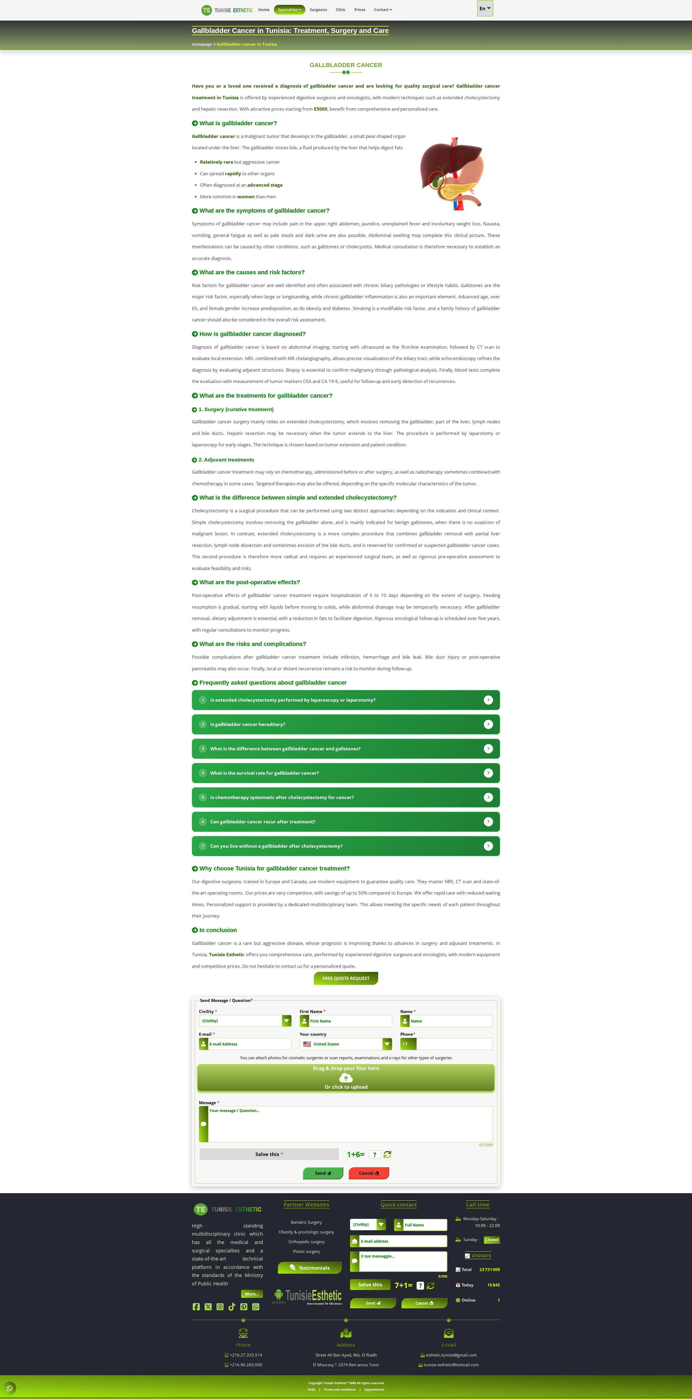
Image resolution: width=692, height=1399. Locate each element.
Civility (208, 1011)
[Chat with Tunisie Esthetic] (9, 1388)
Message (209, 1102)
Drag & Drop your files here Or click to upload (346, 1077)
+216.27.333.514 (245, 1355)
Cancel (366, 1173)
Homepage (202, 44)
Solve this (269, 1154)
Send (320, 1173)
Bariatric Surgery (306, 1222)
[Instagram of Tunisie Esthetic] (221, 1308)
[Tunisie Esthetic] (227, 1209)
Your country (313, 1034)
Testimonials (313, 1268)
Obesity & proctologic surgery (306, 1232)
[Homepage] (227, 16)
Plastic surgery (306, 1251)
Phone (407, 1034)
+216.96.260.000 (245, 1364)
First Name (312, 1011)
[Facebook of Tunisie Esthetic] (197, 1308)
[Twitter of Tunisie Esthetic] (209, 1308)
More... (252, 1293)
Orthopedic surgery (306, 1241)
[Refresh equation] (386, 1154)
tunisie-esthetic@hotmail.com (451, 1364)
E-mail (207, 1034)
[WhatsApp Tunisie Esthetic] (257, 1308)
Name (408, 1011)
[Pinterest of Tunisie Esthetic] (245, 1308)
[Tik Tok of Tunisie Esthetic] (233, 1308)
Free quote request (346, 978)
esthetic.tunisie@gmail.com (451, 1355)
